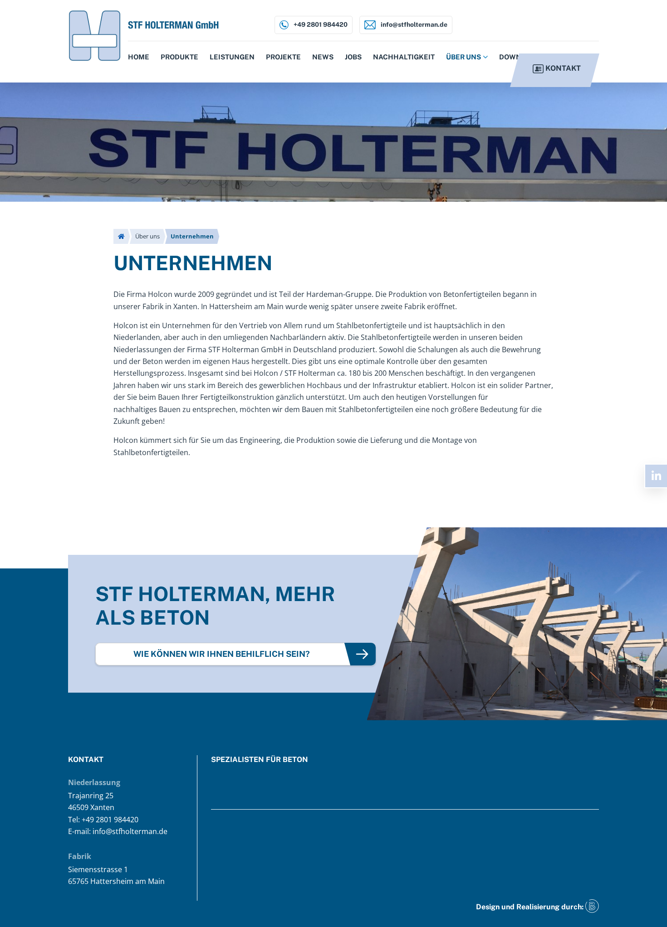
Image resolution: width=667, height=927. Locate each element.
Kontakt (562, 68)
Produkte (179, 57)
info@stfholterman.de (413, 24)
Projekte (283, 57)
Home (138, 57)
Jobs (353, 57)
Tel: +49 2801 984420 (103, 820)
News (323, 57)
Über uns (463, 57)
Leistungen (232, 57)
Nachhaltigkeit (404, 57)
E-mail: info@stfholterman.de (117, 831)
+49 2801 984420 (320, 24)
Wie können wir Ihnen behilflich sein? (221, 654)
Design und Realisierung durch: (530, 907)
